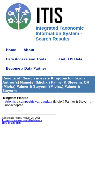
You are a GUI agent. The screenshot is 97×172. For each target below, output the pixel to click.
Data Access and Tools (26, 59)
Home (11, 50)
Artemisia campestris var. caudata (28, 101)
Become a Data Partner (26, 68)
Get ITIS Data (70, 59)
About (29, 50)
